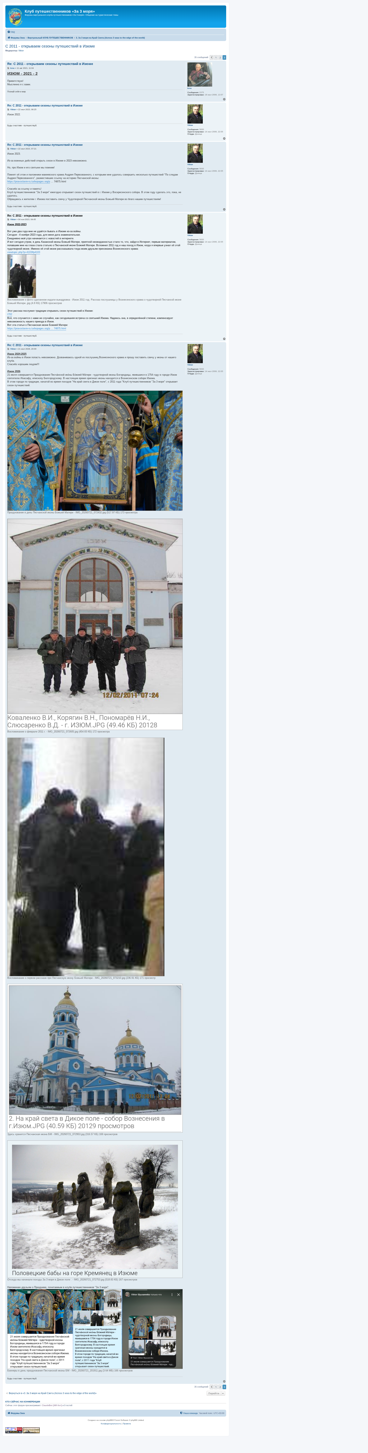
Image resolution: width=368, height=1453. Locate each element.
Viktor (21, 50)
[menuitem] (11, 32)
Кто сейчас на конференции (22, 1402)
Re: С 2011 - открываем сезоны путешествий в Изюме (50, 64)
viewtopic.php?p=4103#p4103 (23, 252)
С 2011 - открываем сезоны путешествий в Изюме (50, 46)
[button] (212, 57)
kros (189, 88)
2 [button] (220, 57)
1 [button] (216, 57)
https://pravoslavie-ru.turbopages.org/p (28, 181)
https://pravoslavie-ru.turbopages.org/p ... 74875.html (36, 328)
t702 (9, 314)
